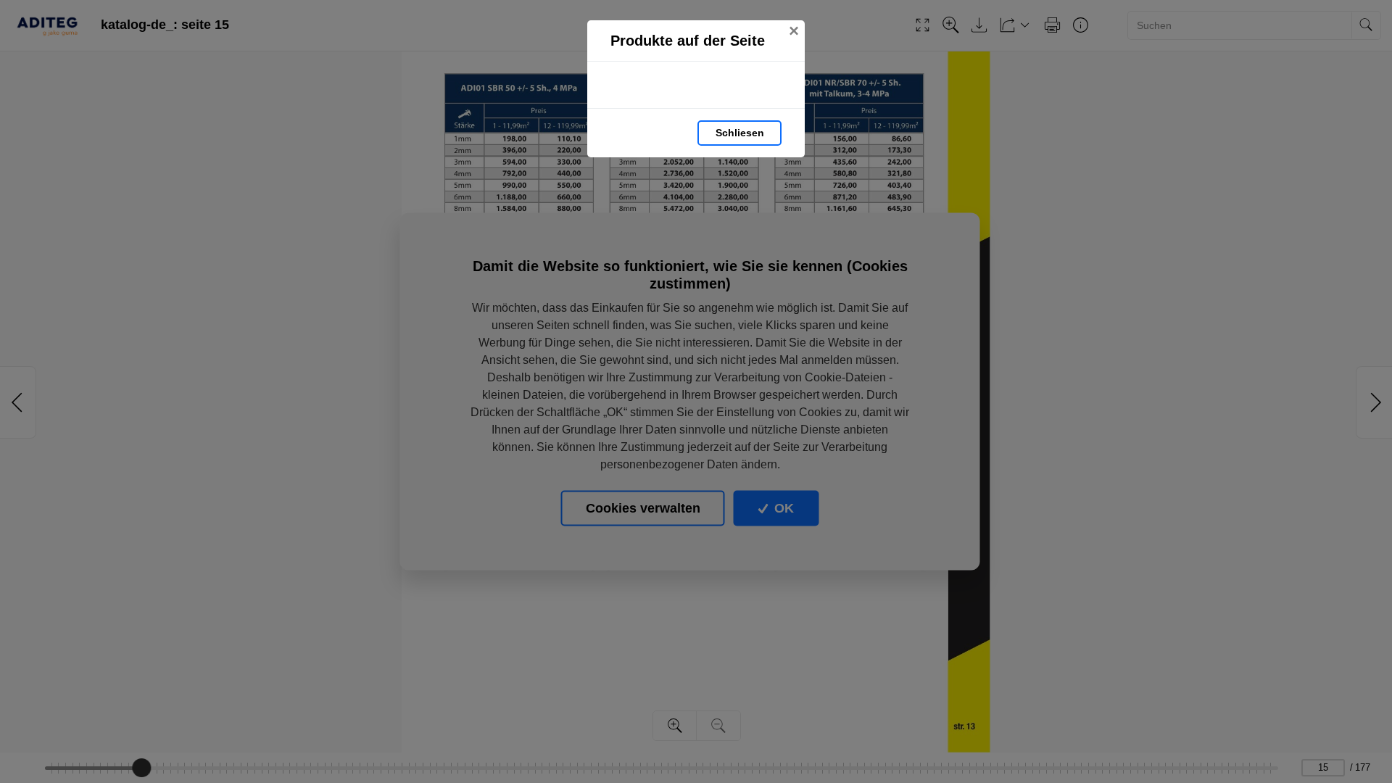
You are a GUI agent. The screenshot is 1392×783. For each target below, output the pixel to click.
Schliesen (740, 132)
